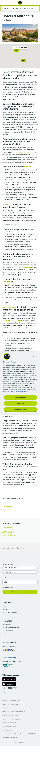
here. (29, 385)
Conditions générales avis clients (11, 719)
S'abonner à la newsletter (20, 592)
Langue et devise (7, 564)
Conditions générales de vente (10, 704)
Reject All (20, 403)
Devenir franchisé (7, 631)
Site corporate (6, 624)
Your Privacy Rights (20, 409)
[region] (20, 383)
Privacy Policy (14, 391)
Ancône (6, 204)
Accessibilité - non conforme (10, 737)
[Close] (33, 356)
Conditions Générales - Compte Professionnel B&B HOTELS (18, 734)
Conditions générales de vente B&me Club (13, 711)
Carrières (5, 634)
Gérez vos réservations (9, 612)
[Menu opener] (4, 2)
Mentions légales (7, 730)
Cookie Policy (23, 391)
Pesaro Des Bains (8, 535)
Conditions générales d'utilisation (11, 700)
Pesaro (4, 510)
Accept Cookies (20, 397)
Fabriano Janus (8, 531)
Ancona (5, 503)
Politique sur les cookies (9, 723)
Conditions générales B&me (10, 715)
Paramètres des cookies (9, 726)
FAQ (3, 606)
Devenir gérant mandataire (10, 628)
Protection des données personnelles (12, 708)
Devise (4, 578)
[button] (23, 61)
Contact (5, 609)
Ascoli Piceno (9, 307)
